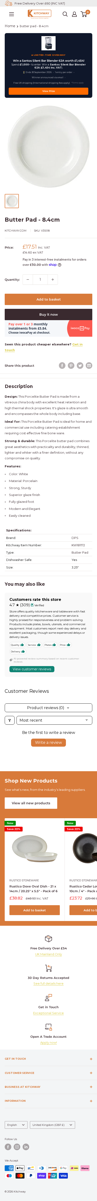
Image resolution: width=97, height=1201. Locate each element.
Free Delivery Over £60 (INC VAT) (40, 3)
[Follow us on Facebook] (8, 1147)
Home (10, 26)
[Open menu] (11, 14)
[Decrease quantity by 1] (28, 279)
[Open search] (65, 14)
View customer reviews (32, 669)
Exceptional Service (48, 1013)
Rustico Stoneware (24, 880)
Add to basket (48, 299)
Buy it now (48, 314)
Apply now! (48, 1042)
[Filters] (10, 720)
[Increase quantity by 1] (53, 279)
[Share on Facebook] (62, 365)
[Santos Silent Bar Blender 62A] (48, 43)
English (12, 1125)
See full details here (48, 983)
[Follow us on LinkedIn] (26, 1147)
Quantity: (12, 279)
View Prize (48, 91)
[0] (84, 14)
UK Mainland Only (48, 954)
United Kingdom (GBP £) (48, 1125)
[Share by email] (89, 365)
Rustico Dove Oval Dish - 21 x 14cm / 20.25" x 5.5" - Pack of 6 (33, 888)
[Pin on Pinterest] (71, 365)
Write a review (48, 742)
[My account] (74, 14)
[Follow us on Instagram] (17, 1147)
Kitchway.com (15, 230)
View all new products (31, 803)
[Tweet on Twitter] (80, 365)
